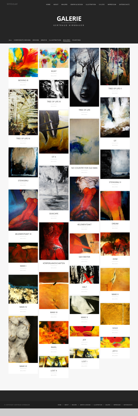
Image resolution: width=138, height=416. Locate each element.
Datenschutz (124, 4)
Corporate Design (22, 40)
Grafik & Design (77, 4)
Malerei (64, 4)
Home (48, 4)
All (10, 40)
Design (36, 40)
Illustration (91, 4)
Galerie (102, 4)
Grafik (44, 40)
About (55, 4)
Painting (76, 40)
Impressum (112, 4)
